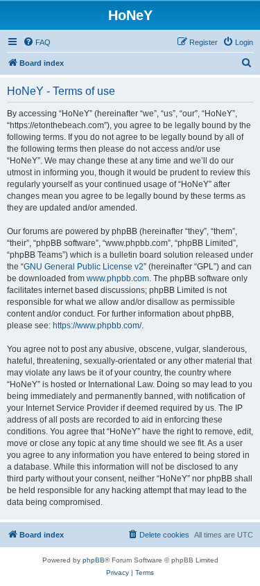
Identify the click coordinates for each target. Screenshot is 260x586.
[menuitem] (37, 42)
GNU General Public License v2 (84, 267)
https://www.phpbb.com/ (97, 325)
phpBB (94, 560)
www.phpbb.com (118, 278)
